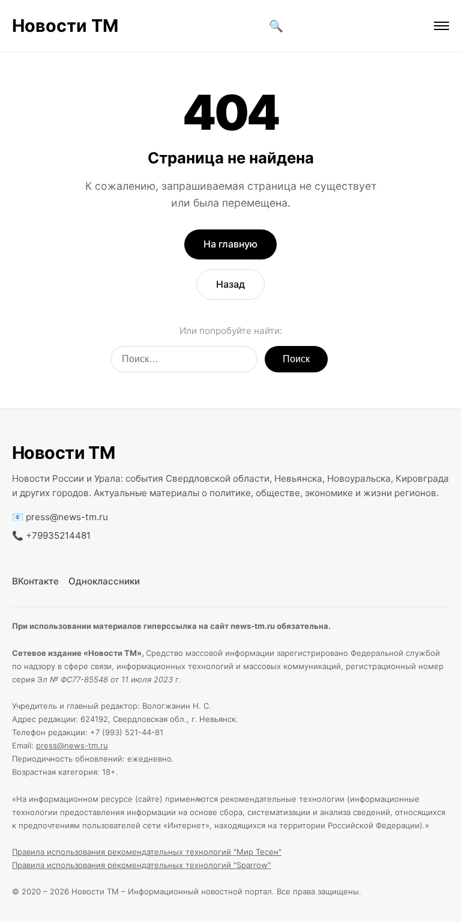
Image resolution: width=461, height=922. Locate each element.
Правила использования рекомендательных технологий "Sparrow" (141, 865)
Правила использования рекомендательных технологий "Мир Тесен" (147, 852)
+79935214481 (58, 535)
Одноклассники (104, 581)
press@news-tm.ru (67, 517)
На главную (230, 244)
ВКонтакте (35, 581)
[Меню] (441, 26)
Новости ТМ (65, 25)
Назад (230, 284)
